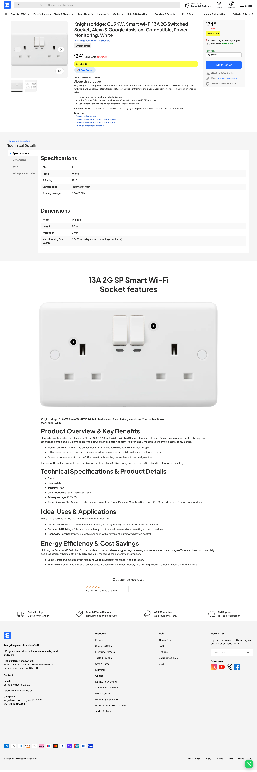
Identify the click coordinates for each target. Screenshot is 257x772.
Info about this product (18, 141)
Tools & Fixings (62, 13)
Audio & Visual (103, 711)
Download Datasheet (86, 116)
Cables (116, 13)
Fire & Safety (189, 13)
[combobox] (97, 5)
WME (12, 759)
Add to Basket (224, 64)
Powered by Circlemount (26, 759)
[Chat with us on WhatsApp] (249, 764)
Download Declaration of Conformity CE (95, 122)
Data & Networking (137, 13)
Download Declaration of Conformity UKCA (97, 119)
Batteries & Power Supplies (110, 705)
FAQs (162, 645)
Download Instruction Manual (90, 125)
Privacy (208, 759)
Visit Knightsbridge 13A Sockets (92, 40)
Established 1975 (168, 657)
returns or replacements (228, 78)
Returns (163, 651)
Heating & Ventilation (214, 13)
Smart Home (83, 13)
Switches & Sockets (165, 13)
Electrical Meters (42, 13)
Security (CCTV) (18, 13)
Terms (230, 759)
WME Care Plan (194, 759)
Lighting (101, 13)
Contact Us (165, 640)
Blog (161, 663)
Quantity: (212, 54)
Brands (99, 640)
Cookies (219, 759)
